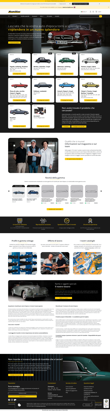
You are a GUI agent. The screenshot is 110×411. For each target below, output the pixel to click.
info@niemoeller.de (53, 394)
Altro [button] (41, 16)
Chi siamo (49, 16)
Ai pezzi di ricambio (14, 42)
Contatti (57, 16)
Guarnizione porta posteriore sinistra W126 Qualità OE (61, 200)
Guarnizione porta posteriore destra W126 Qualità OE (76, 200)
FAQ (67, 392)
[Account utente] (90, 11)
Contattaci (66, 126)
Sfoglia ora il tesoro (63, 298)
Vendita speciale (25, 16)
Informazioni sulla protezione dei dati (91, 397)
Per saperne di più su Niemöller (74, 159)
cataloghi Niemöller (89, 248)
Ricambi (15, 16)
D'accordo (87, 405)
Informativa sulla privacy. (41, 406)
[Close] (99, 4)
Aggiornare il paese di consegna (80, 3)
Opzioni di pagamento (71, 390)
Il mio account (69, 386)
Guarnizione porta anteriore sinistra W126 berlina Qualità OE (46, 200)
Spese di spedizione (71, 388)
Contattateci (29, 375)
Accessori (34, 16)
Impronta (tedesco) (89, 386)
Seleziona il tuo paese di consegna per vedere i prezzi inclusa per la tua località (38, 3)
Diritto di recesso (88, 390)
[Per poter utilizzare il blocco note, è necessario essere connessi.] (93, 11)
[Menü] (108, 399)
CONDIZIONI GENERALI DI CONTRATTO (90, 393)
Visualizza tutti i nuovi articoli (55, 209)
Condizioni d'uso (88, 388)
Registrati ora (22, 396)
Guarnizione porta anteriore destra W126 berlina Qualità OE (90, 200)
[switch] (106, 406)
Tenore (85, 400)
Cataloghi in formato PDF (78, 126)
